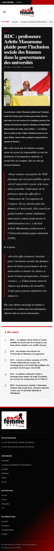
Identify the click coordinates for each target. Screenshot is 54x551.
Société (5, 469)
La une (4, 495)
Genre (4, 482)
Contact (5, 521)
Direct (4, 499)
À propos (5, 526)
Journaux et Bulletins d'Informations (34, 21)
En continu (8, 2)
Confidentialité (8, 530)
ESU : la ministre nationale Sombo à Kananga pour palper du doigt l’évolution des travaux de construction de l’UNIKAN (29, 376)
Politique (5, 473)
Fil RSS (19, 2)
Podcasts (5, 504)
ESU (5, 31)
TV (3, 508)
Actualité (15, 21)
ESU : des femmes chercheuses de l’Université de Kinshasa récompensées (27, 352)
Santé (4, 478)
